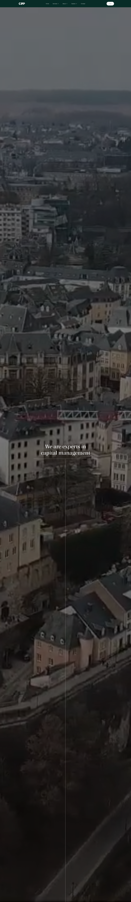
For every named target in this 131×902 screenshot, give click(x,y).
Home (47, 3)
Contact (83, 3)
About (64, 3)
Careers (73, 3)
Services (55, 3)
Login (110, 3)
